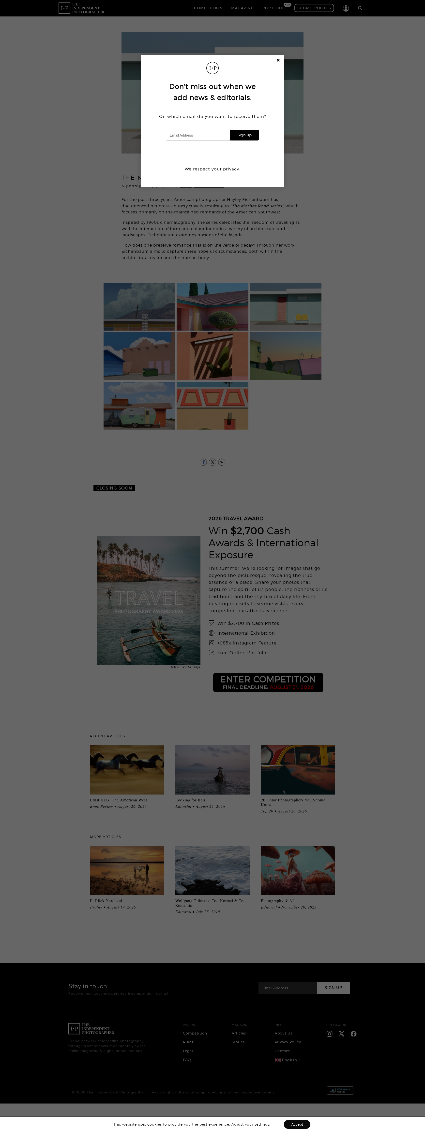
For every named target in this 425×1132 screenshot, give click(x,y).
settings (262, 1124)
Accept (297, 1124)
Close (278, 61)
